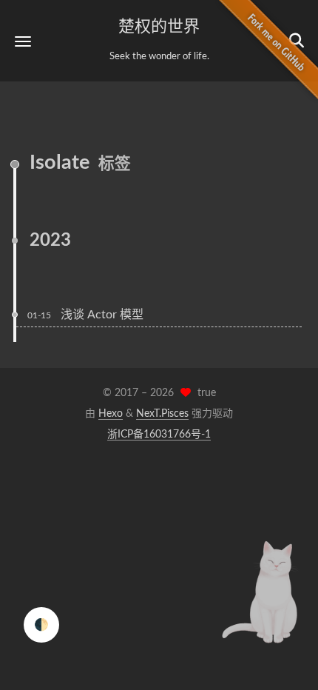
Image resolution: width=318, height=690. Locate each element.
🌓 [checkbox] (41, 625)
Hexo (110, 414)
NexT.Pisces (162, 414)
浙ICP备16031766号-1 (159, 434)
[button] (22, 41)
